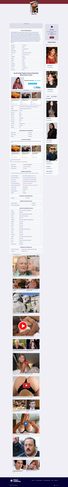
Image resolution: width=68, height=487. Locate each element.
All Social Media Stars (46, 480)
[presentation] (51, 55)
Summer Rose (30, 185)
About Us (33, 480)
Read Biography (50, 67)
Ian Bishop (48, 166)
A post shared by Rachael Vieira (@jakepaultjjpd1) (19, 161)
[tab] (48, 45)
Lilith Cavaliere (49, 140)
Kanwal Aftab (49, 65)
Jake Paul (25, 166)
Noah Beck (30, 183)
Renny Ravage (25, 185)
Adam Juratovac (49, 171)
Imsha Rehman (50, 89)
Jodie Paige (36, 185)
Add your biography (39, 480)
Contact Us (56, 480)
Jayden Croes (25, 183)
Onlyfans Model (29, 32)
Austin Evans (48, 161)
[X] (56, 485)
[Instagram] (57, 485)
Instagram (28, 166)
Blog (52, 480)
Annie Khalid (48, 118)
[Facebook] (54, 485)
